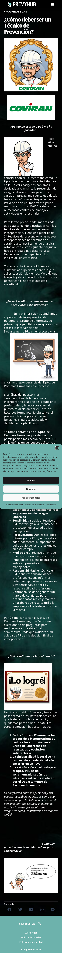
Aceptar (31, 480)
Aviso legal (51, 504)
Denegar (31, 489)
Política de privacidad (34, 504)
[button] (57, 448)
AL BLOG (15, 11)
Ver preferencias (31, 497)
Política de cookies (14, 504)
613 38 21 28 (27, 923)
